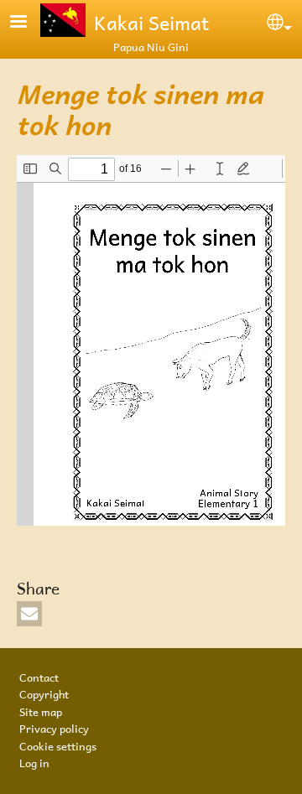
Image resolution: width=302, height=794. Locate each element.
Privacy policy (54, 727)
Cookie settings (57, 744)
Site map (40, 710)
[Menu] (28, 23)
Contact (39, 675)
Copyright (44, 692)
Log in (34, 761)
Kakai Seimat (151, 20)
